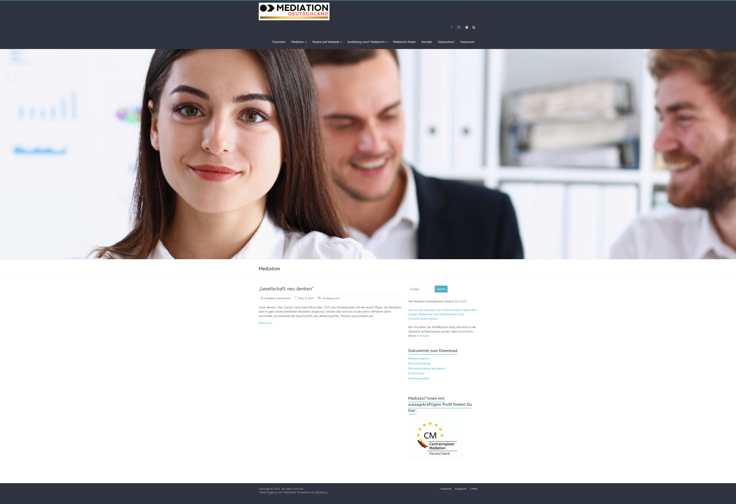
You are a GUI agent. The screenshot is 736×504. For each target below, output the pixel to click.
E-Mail (473, 488)
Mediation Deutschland (277, 298)
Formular (423, 335)
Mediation (297, 42)
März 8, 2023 (306, 298)
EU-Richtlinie (416, 373)
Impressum (467, 42)
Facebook (445, 488)
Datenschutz (446, 42)
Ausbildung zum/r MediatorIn (366, 42)
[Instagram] (458, 27)
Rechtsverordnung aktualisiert (427, 368)
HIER (462, 301)
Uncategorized (330, 298)
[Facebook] (451, 27)
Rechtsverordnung (419, 363)
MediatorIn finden (404, 42)
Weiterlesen (266, 323)
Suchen (441, 289)
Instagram (460, 488)
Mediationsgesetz (419, 358)
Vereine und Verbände (325, 42)
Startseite (278, 42)
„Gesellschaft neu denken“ (286, 288)
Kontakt (426, 42)
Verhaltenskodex (418, 378)
